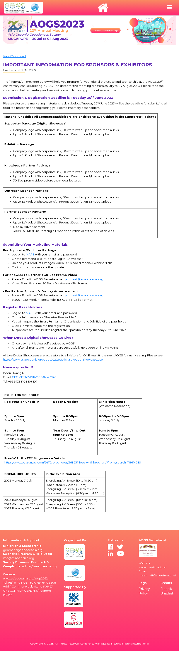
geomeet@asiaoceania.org (83, 279)
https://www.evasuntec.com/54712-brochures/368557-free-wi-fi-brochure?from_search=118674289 (72, 462)
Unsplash (167, 593)
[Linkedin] (110, 555)
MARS (30, 254)
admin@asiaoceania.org (39, 566)
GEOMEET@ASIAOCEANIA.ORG (34, 377)
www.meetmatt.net (153, 567)
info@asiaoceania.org (18, 558)
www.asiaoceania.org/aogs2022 (25, 578)
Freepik (166, 589)
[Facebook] (110, 548)
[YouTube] (120, 555)
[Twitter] (120, 548)
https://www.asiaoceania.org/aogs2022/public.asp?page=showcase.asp (53, 359)
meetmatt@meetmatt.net (157, 575)
